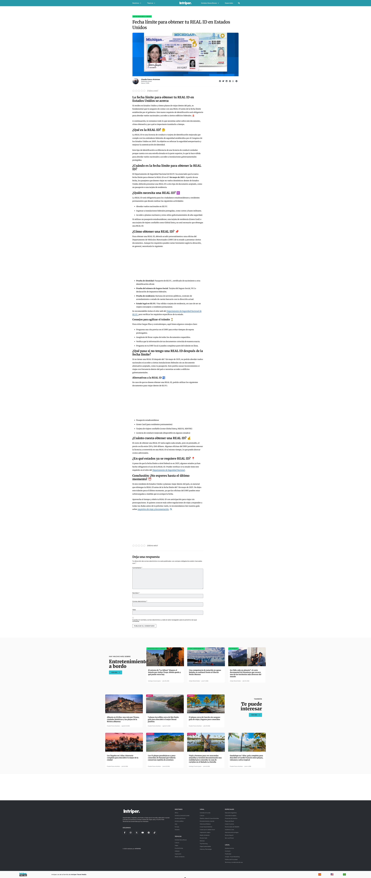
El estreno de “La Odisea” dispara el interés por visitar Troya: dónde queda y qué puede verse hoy (164, 672)
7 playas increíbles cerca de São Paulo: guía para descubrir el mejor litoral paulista (163, 719)
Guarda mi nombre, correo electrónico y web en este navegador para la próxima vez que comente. (164, 620)
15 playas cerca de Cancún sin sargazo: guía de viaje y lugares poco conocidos (204, 718)
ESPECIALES (229, 809)
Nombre (135, 593)
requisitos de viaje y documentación (153, 509)
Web (134, 609)
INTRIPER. (138, 848)
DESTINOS (179, 809)
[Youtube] (143, 833)
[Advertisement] (167, 263)
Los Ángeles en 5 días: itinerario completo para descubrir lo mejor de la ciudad (122, 758)
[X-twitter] (137, 833)
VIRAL (202, 809)
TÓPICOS (178, 836)
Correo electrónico (139, 601)
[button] (238, 3)
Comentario (137, 567)
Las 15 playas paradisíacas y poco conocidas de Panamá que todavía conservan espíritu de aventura (162, 758)
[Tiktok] (155, 833)
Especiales (229, 3)
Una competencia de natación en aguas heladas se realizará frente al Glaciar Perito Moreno (205, 672)
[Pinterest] (149, 833)
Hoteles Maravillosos (209, 3)
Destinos (135, 3)
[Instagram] (131, 833)
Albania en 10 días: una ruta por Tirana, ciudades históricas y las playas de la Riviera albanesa (123, 719)
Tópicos (150, 3)
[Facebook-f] (125, 833)
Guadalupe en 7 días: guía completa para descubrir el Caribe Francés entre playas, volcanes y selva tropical (246, 758)
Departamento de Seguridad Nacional (169, 470)
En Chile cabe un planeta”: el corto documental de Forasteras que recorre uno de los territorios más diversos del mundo (245, 673)
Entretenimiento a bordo (142, 16)
